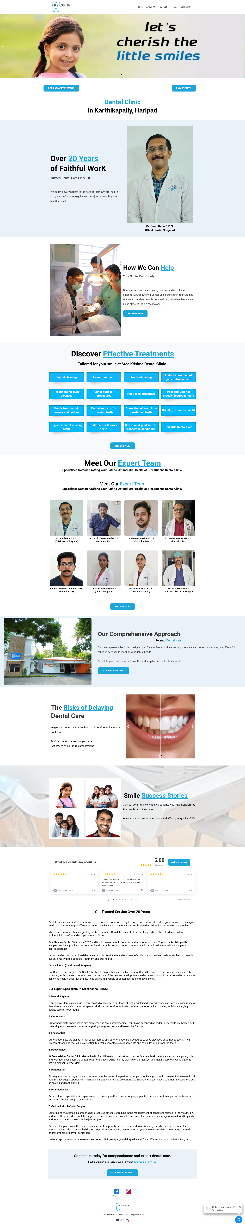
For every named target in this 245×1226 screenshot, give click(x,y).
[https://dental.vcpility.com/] (122, 1220)
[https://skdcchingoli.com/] (61, 7)
